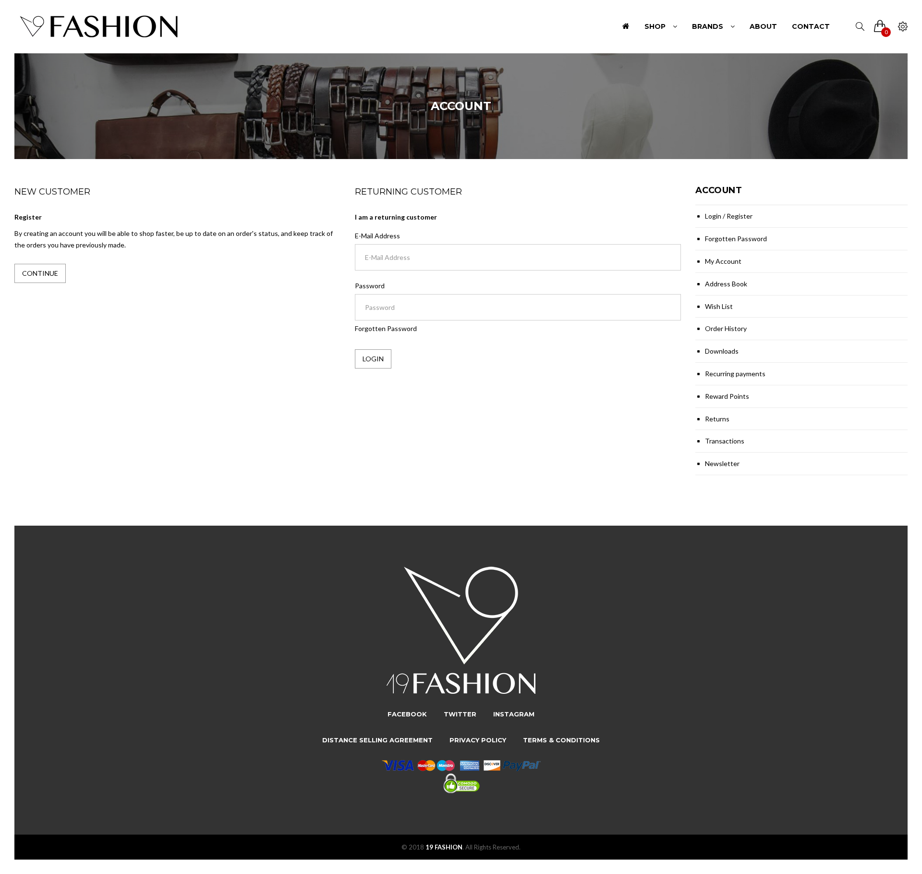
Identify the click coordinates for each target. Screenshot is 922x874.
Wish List (719, 306)
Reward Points (727, 396)
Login (713, 216)
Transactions (724, 441)
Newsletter (722, 463)
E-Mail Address (377, 236)
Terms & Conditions (561, 740)
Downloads (722, 351)
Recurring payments (735, 373)
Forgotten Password (386, 328)
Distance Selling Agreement (377, 740)
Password (370, 286)
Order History (726, 328)
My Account (723, 261)
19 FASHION (443, 847)
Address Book (726, 284)
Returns (717, 419)
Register (739, 216)
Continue (40, 273)
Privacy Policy (477, 740)
